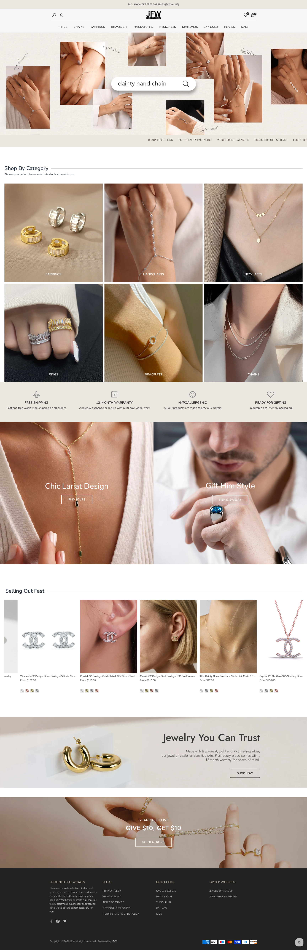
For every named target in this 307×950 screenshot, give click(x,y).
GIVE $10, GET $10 (166, 891)
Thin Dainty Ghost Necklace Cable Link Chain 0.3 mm (218, 676)
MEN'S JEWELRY (230, 500)
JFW (114, 941)
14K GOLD (211, 27)
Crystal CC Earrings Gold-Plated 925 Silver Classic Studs (101, 676)
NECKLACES (167, 27)
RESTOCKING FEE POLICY (116, 908)
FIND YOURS (76, 499)
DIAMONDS (190, 27)
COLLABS (161, 908)
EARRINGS (98, 27)
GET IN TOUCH (164, 896)
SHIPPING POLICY (112, 896)
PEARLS (229, 27)
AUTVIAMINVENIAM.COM (223, 896)
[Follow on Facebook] (51, 921)
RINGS (63, 27)
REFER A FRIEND (153, 842)
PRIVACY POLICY (112, 891)
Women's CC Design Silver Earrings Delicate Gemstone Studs (44, 676)
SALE (244, 27)
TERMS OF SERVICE (113, 902)
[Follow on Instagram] (58, 921)
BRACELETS (119, 27)
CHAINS (79, 27)
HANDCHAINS (143, 27)
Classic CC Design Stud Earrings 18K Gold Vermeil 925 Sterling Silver (168, 676)
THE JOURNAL (163, 902)
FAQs (159, 913)
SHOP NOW (245, 773)
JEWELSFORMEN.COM (221, 891)
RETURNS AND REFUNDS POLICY (121, 913)
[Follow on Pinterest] (64, 921)
